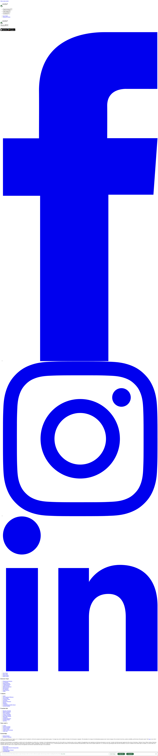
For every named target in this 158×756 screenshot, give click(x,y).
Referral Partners (6, 735)
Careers (4, 725)
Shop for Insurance (6, 9)
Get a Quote (5, 15)
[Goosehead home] (79, 4)
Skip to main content (4, 1)
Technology (5, 717)
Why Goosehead (6, 713)
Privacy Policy (6, 746)
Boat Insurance (6, 687)
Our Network (5, 13)
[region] (79, 754)
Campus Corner (6, 728)
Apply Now (5, 731)
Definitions (5, 703)
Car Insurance (5, 682)
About (4, 695)
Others (4, 691)
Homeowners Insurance (7, 681)
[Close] (156, 754)
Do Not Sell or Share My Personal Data (10, 747)
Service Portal (5, 698)
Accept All (130, 753)
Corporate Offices (6, 699)
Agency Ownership (7, 714)
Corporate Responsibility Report (9, 704)
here (149, 739)
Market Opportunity (7, 711)
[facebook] (80, 360)
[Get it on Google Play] (11, 30)
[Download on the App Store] (4, 30)
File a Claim (5, 674)
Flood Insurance (6, 690)
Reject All (121, 753)
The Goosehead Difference (8, 697)
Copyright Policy (6, 751)
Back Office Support (7, 716)
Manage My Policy (6, 16)
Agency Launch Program (8, 730)
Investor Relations (6, 705)
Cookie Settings (112, 753)
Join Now (5, 720)
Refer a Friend (6, 676)
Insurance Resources (7, 701)
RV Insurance (5, 688)
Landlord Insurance (7, 684)
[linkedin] (80, 670)
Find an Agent (6, 675)
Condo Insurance (6, 685)
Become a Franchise (7, 710)
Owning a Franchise (7, 715)
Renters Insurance (6, 683)
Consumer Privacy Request (8, 749)
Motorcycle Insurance (7, 686)
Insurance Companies (7, 737)
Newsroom (5, 700)
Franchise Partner (6, 719)
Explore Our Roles (6, 726)
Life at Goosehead (6, 727)
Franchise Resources (7, 718)
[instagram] (80, 515)
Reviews (4, 702)
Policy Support (6, 11)
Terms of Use (5, 748)
